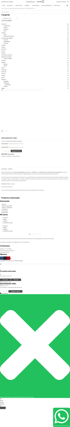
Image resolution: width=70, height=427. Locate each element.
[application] (13, 5)
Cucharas (6, 39)
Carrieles (3, 45)
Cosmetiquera (7, 25)
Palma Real (3, 69)
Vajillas (3, 88)
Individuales (8, 84)
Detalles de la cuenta (8, 222)
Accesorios (3, 24)
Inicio (2, 8)
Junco (5, 34)
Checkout (5, 221)
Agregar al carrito (16, 151)
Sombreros (3, 79)
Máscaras (6, 43)
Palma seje (3, 71)
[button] (68, 2)
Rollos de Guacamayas (9, 36)
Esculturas (3, 49)
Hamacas (3, 53)
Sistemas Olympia (19, 260)
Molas (2, 67)
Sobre (5, 30)
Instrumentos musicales (6, 55)
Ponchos (3, 73)
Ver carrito (5, 279)
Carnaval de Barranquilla (13, 8)
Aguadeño (6, 81)
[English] (28, 1)
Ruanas (3, 77)
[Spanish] (32, 1)
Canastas (3, 32)
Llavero (5, 27)
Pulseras (3, 75)
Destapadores (22, 8)
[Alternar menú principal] (67, 5)
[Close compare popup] (3, 408)
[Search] (67, 12)
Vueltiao (6, 86)
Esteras (3, 51)
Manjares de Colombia (6, 56)
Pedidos (5, 219)
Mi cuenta (5, 217)
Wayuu (5, 65)
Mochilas (3, 62)
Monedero (6, 29)
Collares (3, 47)
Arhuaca (6, 64)
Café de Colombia (8, 58)
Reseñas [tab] (10, 169)
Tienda (5, 8)
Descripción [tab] (4, 169)
